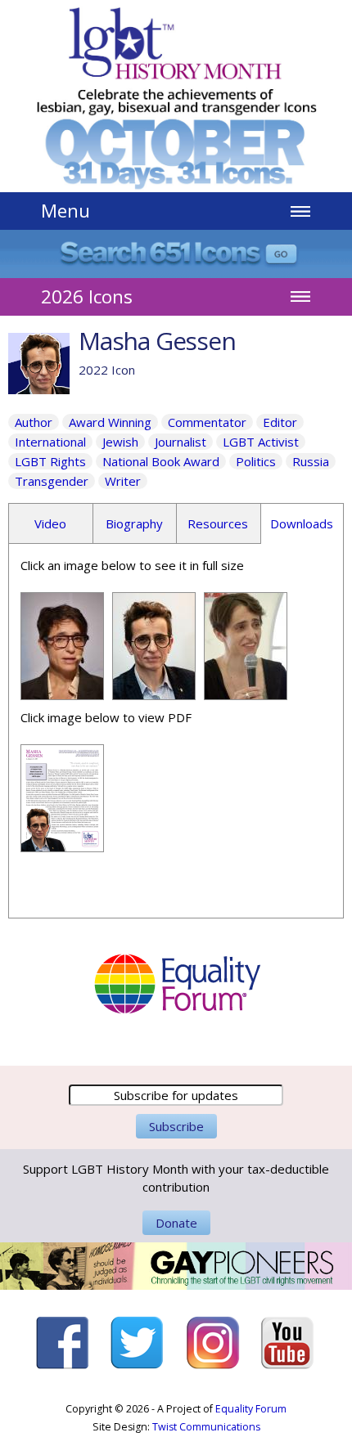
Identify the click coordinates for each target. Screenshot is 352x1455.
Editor (280, 422)
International (50, 441)
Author (33, 422)
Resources (217, 523)
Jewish (120, 441)
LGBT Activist (261, 441)
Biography (134, 523)
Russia (310, 461)
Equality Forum (251, 1409)
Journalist (180, 441)
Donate (176, 1223)
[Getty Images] (154, 691)
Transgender (51, 481)
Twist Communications (206, 1427)
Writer (123, 481)
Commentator (207, 422)
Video (50, 523)
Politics (256, 461)
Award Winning (110, 422)
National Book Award (160, 461)
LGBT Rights (50, 461)
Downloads (301, 523)
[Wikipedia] (62, 691)
